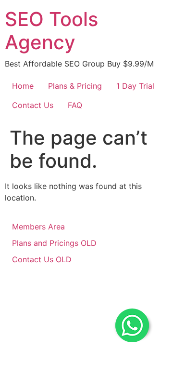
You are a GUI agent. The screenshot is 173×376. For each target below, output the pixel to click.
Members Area (38, 226)
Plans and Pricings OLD (54, 243)
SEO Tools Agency (51, 30)
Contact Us (32, 105)
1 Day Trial (135, 86)
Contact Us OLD (42, 259)
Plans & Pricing (75, 86)
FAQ (75, 105)
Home (23, 86)
